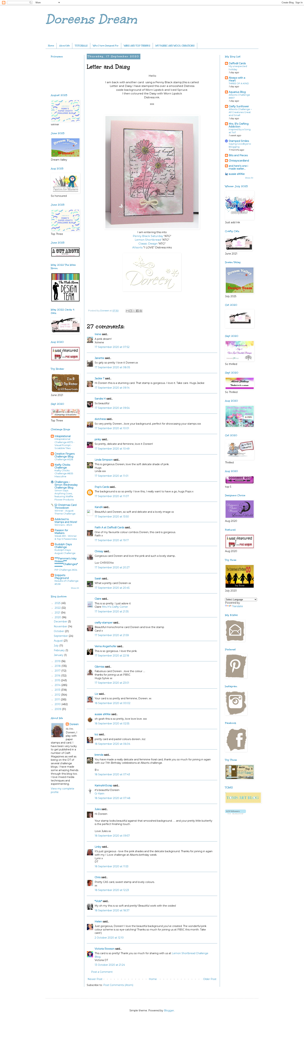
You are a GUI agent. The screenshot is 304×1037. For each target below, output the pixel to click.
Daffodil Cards (237, 63)
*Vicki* (98, 901)
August (59, 640)
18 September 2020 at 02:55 (112, 723)
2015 (58, 680)
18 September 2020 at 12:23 (112, 890)
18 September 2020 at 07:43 (112, 774)
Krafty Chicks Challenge (62, 466)
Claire (98, 598)
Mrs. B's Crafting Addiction (239, 125)
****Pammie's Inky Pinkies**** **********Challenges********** (66, 563)
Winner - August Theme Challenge (65, 512)
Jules (98, 809)
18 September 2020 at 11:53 (111, 866)
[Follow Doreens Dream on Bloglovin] (235, 813)
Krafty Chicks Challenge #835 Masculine (64, 473)
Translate (237, 606)
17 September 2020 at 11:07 (112, 496)
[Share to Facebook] (137, 311)
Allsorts (137, 247)
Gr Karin (99, 793)
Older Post (209, 979)
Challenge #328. (64, 459)
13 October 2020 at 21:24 (110, 964)
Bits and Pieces (238, 155)
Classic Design (148, 243)
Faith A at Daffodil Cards (109, 527)
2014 (58, 685)
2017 (58, 670)
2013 (58, 689)
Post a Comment (102, 971)
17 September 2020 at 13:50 (112, 516)
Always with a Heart (237, 79)
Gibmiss (99, 666)
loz (96, 734)
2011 (58, 699)
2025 (58, 603)
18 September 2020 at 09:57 (112, 835)
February (59, 650)
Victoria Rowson (105, 948)
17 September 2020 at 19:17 (112, 540)
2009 (58, 709)
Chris (98, 877)
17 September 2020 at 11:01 (111, 475)
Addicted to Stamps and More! (66, 521)
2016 (58, 675)
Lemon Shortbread (148, 239)
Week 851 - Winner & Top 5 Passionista (66, 537)
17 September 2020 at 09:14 (112, 387)
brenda (99, 754)
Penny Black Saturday (148, 236)
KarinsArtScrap (103, 785)
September (61, 636)
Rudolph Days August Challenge (65, 551)
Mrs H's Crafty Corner (115, 606)
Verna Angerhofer (105, 646)
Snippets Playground (62, 577)
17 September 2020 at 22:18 (112, 655)
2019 (58, 661)
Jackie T (99, 378)
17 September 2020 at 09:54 (112, 407)
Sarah (98, 578)
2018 (58, 666)
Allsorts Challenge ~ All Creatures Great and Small (240, 112)
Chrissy (99, 551)
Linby (98, 846)
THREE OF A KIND (239, 83)
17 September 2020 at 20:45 (112, 587)
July (56, 645)
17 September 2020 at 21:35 (112, 611)
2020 (58, 617)
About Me (64, 45)
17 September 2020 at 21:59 (112, 635)
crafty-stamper (104, 622)
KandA (99, 507)
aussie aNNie (103, 714)
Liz (96, 693)
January (59, 655)
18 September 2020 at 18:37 (112, 910)
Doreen (74, 724)
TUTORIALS (81, 45)
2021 (58, 612)
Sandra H (100, 398)
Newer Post (95, 979)
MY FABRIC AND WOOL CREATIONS (175, 45)
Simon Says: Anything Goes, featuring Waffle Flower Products (64, 495)
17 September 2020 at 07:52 (112, 347)
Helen (98, 921)
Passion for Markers (61, 532)
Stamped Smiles (239, 141)
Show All (75, 588)
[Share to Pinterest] (140, 311)
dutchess (100, 419)
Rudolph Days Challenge (63, 546)
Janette (99, 358)
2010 (58, 704)
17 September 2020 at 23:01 (112, 682)
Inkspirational (63, 436)
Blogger (169, 1010)
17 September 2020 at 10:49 (112, 448)
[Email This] (127, 311)
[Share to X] (134, 311)
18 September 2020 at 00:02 (112, 703)
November (61, 626)
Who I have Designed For (106, 45)
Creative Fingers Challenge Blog (65, 455)
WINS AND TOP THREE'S (137, 45)
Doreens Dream (91, 19)
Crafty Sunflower (239, 106)
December (61, 621)
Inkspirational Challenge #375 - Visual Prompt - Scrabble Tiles (64, 444)
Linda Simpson (104, 459)
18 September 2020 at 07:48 (112, 798)
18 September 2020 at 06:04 (112, 743)
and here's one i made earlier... (238, 167)
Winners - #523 (63, 524)
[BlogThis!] (130, 311)
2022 (58, 607)
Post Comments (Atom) (118, 985)
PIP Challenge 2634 (66, 569)
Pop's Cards (102, 486)
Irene (98, 334)
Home (51, 45)
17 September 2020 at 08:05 (112, 367)
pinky (98, 439)
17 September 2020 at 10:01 (112, 428)
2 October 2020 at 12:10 (109, 937)
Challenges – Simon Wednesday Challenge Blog (66, 484)
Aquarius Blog (237, 92)
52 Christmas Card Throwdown (66, 506)
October (59, 631)
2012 (58, 694)
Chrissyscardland (239, 160)
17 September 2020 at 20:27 (112, 567)
